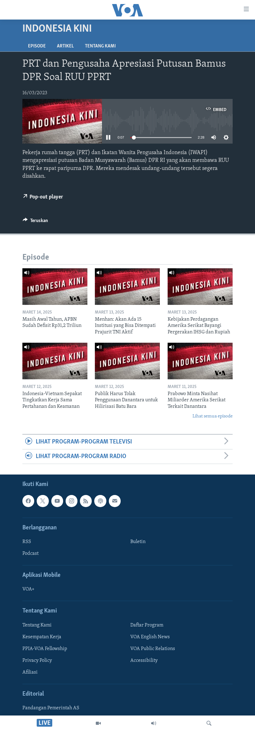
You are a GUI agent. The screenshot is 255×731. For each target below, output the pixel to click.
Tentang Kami (100, 46)
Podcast (30, 553)
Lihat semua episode (212, 416)
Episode (37, 46)
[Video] (98, 723)
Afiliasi (30, 672)
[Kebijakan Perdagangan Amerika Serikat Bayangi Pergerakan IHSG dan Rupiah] (200, 286)
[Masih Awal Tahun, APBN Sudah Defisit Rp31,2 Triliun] (54, 286)
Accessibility (144, 660)
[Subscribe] (115, 501)
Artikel (65, 46)
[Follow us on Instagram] (71, 501)
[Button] (35, 222)
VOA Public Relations (152, 648)
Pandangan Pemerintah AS (50, 708)
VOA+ (28, 589)
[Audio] (153, 723)
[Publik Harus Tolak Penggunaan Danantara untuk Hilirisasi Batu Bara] (127, 361)
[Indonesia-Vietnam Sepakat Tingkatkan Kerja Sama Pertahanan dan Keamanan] (54, 361)
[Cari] (209, 723)
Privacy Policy (37, 660)
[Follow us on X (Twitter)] (43, 501)
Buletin (138, 541)
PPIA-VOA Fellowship (44, 648)
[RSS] (86, 501)
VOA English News (150, 637)
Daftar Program (146, 625)
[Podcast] (100, 501)
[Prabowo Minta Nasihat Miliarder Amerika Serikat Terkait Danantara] (200, 361)
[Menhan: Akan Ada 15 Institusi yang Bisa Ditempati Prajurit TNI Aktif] (127, 286)
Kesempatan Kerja (41, 637)
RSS (26, 541)
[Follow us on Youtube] (57, 501)
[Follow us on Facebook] (28, 501)
